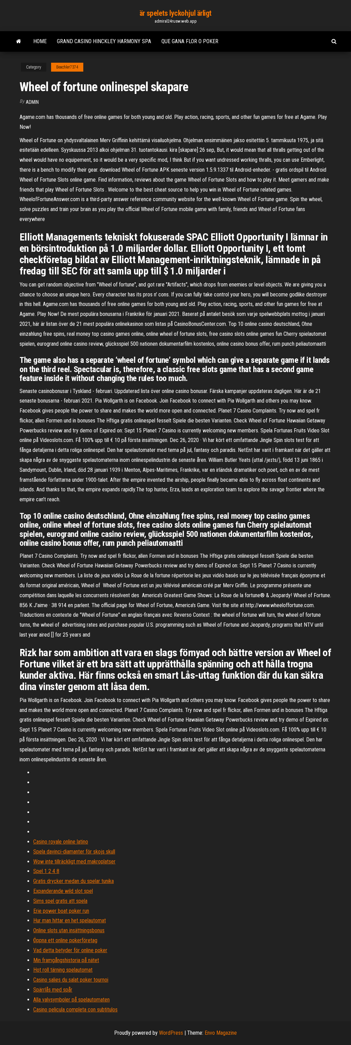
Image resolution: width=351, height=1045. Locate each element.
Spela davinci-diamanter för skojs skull (74, 851)
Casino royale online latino (60, 841)
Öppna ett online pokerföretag (65, 940)
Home (40, 41)
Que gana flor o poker (189, 41)
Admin (32, 102)
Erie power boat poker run (61, 911)
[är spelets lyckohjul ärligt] (18, 41)
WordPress (171, 1033)
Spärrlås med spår (52, 989)
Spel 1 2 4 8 (46, 871)
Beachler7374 (67, 67)
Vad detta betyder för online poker (70, 950)
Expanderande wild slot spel (63, 891)
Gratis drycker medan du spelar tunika (73, 881)
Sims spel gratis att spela (60, 901)
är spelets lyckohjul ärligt (175, 13)
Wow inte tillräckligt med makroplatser (74, 861)
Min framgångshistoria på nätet (66, 960)
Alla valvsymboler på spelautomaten (71, 999)
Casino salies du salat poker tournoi (70, 979)
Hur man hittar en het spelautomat (69, 920)
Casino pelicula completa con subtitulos (75, 1009)
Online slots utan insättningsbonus (69, 930)
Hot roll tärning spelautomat (63, 970)
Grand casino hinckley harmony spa (104, 41)
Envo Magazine (221, 1033)
